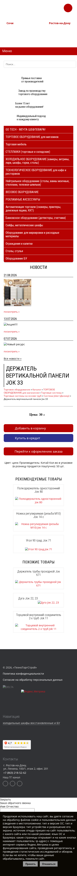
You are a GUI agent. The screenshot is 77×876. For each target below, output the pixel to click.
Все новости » (12, 358)
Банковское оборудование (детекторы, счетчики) (36, 218)
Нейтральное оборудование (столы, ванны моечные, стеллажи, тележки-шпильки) (37, 182)
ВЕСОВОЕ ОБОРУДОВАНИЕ (22, 192)
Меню (7, 51)
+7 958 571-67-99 (57, 33)
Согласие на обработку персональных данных (32, 679)
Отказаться (49, 864)
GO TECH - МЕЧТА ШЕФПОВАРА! (25, 129)
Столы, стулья (14, 251)
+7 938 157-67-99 (57, 37)
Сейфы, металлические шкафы (24, 225)
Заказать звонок (68, 7)
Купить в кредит (27, 438)
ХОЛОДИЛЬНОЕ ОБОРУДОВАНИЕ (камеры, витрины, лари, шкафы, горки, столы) (37, 160)
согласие (67, 816)
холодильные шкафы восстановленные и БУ (31, 723)
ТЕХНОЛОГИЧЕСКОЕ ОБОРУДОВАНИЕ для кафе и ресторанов (36, 171)
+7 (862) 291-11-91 (16, 33)
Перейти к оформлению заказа (38, 451)
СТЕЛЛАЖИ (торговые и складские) (28, 152)
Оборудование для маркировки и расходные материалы (32, 234)
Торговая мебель (16, 144)
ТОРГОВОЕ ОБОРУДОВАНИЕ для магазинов (32, 137)
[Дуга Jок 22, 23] (38, 602)
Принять (30, 864)
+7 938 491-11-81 (15, 29)
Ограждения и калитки (19, 243)
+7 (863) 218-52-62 (58, 29)
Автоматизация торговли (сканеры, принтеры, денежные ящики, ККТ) (33, 208)
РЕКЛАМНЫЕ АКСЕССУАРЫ (23, 199)
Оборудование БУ (16, 258)
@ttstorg (44, 11)
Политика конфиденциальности (23, 673)
